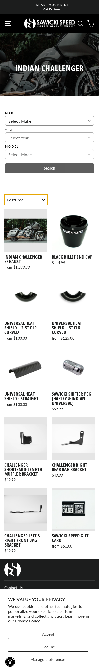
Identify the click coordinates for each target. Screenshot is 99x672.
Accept (48, 634)
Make (10, 113)
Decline (48, 647)
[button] (10, 662)
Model (12, 146)
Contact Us (13, 588)
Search (49, 168)
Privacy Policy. (28, 621)
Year (10, 129)
